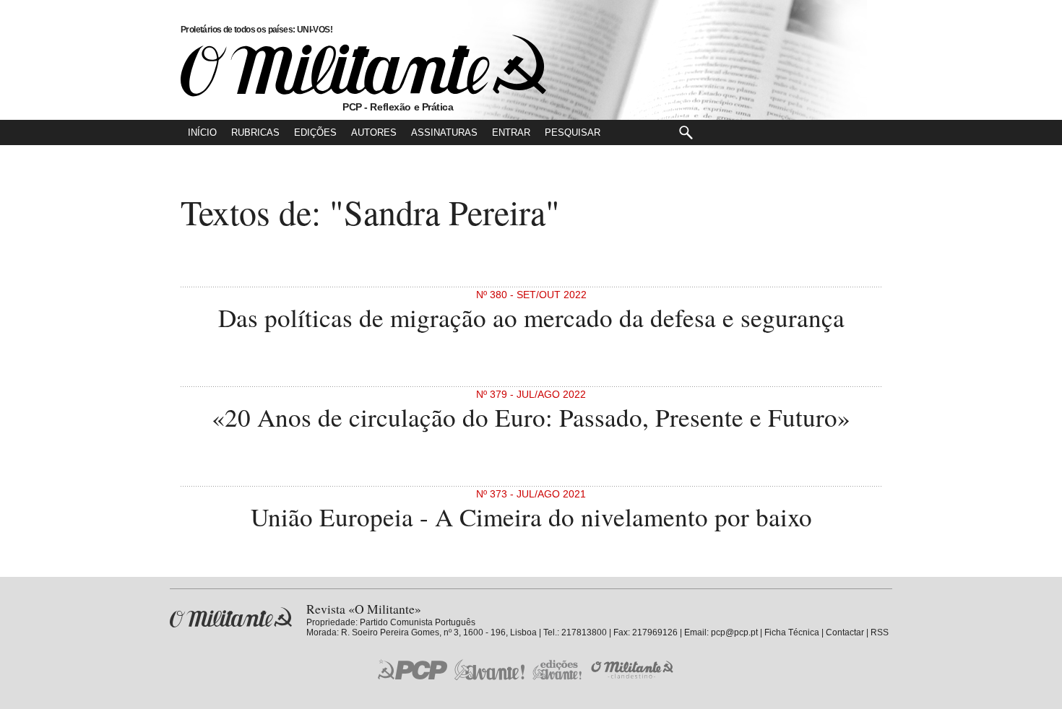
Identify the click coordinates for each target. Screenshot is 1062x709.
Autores (374, 132)
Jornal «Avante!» (489, 669)
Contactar (845, 632)
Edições (315, 132)
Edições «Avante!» (557, 669)
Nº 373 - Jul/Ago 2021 (531, 494)
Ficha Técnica (791, 632)
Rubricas (255, 132)
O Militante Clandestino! (633, 669)
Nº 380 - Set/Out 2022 (531, 294)
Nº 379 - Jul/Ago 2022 (531, 394)
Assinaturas (444, 132)
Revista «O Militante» (231, 617)
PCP (412, 669)
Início (202, 132)
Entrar (511, 132)
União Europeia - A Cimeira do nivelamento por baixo (531, 517)
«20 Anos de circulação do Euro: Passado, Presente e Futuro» (531, 417)
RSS (880, 632)
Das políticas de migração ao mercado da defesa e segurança (531, 317)
